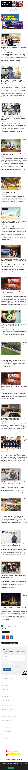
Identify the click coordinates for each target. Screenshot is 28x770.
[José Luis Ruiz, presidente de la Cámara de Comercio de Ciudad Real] (11, 474)
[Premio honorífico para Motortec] (11, 183)
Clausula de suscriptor (6, 727)
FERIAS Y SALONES (6, 178)
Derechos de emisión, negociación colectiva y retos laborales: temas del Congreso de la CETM (13, 259)
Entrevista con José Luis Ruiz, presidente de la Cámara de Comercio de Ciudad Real (13, 482)
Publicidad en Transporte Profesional (9, 716)
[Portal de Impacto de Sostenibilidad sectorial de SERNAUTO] (11, 316)
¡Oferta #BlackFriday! (6, 705)
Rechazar (17, 767)
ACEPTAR (11, 767)
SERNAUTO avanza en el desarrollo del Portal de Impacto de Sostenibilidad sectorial (14, 324)
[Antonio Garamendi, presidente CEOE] (11, 39)
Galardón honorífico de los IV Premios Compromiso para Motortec (11, 191)
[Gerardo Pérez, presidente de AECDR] (11, 536)
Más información (22, 764)
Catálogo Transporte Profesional (8, 713)
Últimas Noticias (6, 34)
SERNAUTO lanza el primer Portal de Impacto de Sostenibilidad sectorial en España (14, 221)
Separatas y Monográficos (7, 709)
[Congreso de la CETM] (11, 378)
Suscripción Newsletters (7, 720)
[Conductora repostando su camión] (11, 72)
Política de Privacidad (6, 731)
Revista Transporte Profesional (9, 499)
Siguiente (9, 626)
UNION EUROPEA (5, 595)
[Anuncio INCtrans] (14, 21)
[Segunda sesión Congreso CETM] (11, 251)
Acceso (11, 9)
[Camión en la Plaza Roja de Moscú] (11, 599)
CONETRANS (5, 104)
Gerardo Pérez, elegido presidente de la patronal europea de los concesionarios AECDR (13, 544)
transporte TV (5, 696)
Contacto (15, 9)
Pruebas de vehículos (6, 689)
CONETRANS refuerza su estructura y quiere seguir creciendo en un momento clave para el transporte (13, 118)
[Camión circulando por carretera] (11, 348)
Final (15, 626)
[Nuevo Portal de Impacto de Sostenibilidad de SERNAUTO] (11, 213)
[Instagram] (11, 637)
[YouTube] (7, 637)
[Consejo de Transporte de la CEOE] (11, 442)
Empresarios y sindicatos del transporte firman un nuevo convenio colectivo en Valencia (14, 418)
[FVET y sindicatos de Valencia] (11, 410)
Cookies (3, 734)
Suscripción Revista (6, 724)
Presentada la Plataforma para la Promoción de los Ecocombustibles (13, 576)
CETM (3, 140)
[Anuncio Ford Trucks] (14, 4)
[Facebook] (3, 637)
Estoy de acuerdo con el (13, 666)
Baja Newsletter (5, 742)
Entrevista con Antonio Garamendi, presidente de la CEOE (14, 47)
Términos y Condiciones (18, 666)
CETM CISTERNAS (5, 469)
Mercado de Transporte (7, 678)
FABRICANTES (5, 343)
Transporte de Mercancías (8, 437)
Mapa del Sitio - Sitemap (7, 738)
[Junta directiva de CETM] (11, 145)
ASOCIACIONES (5, 68)
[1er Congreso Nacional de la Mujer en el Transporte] (11, 504)
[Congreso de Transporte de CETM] (11, 283)
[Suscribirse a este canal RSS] (26, 32)
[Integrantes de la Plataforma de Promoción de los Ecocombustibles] (11, 567)
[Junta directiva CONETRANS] (11, 109)
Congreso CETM (5, 700)
